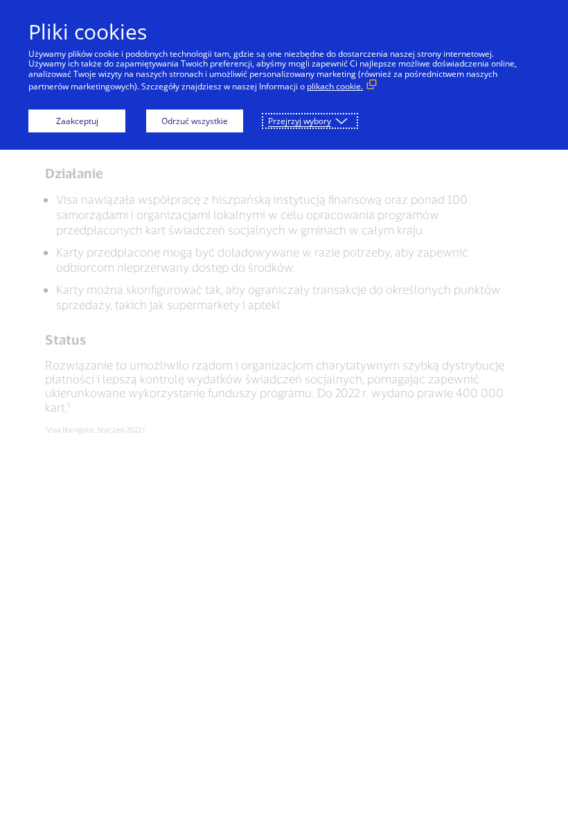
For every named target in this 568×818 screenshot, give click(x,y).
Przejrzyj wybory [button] (299, 121)
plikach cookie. (335, 86)
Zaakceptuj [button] (77, 121)
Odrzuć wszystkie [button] (194, 121)
